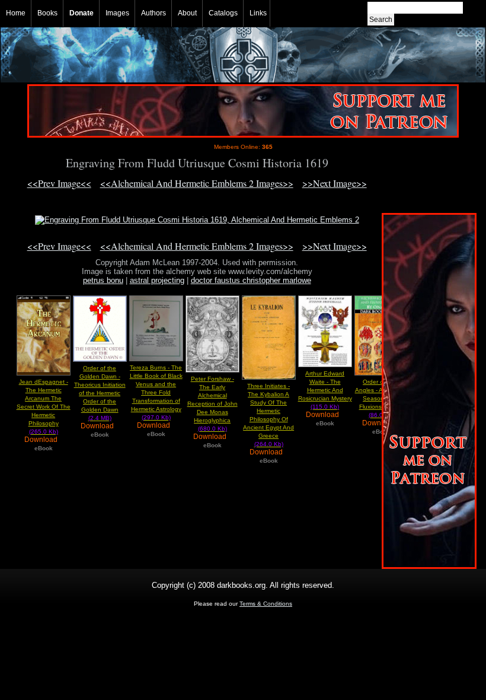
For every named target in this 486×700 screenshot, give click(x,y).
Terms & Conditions (265, 603)
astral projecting (157, 280)
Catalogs (223, 13)
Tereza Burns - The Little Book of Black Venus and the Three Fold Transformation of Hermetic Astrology (156, 392)
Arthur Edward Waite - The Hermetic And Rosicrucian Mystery (325, 390)
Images (117, 13)
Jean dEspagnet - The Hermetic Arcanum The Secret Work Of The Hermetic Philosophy (44, 406)
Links (258, 13)
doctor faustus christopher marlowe (251, 280)
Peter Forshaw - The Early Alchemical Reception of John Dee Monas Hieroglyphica (212, 404)
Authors (153, 13)
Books (47, 13)
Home (15, 13)
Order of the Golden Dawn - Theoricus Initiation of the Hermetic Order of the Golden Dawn (100, 393)
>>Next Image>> (334, 183)
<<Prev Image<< (59, 183)
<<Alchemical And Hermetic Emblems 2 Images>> (196, 183)
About (187, 13)
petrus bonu (103, 280)
